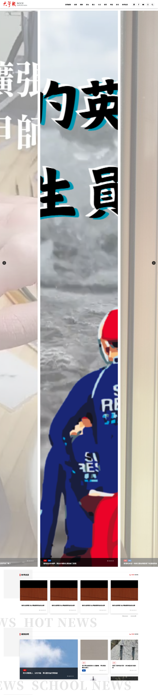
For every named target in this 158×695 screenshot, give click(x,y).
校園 (75, 5)
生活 (99, 5)
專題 (111, 5)
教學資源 (125, 5)
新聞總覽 (68, 5)
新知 (87, 5)
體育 (105, 5)
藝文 (93, 5)
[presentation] (4, 263)
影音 (117, 5)
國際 (81, 5)
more (134, 575)
